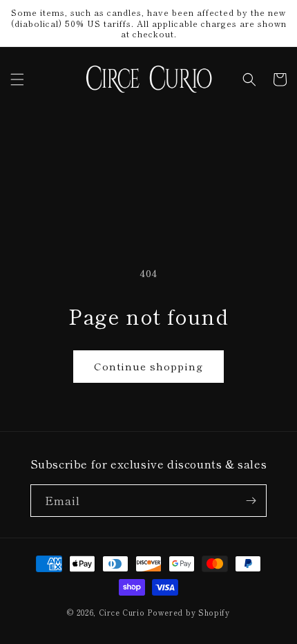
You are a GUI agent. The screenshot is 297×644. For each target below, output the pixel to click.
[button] (17, 79)
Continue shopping (148, 366)
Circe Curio (122, 612)
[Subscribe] (251, 500)
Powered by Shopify (188, 612)
